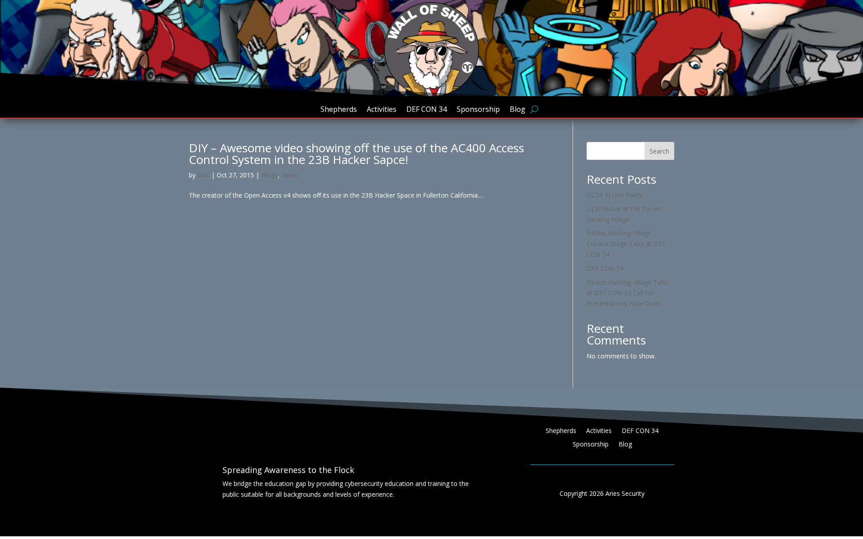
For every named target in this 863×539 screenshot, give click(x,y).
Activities (381, 110)
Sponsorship (478, 110)
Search (659, 151)
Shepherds (338, 110)
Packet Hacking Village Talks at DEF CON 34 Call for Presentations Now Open (627, 293)
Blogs (269, 175)
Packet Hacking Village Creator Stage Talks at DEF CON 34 (626, 244)
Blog (517, 110)
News (289, 175)
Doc (203, 175)
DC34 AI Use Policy (614, 194)
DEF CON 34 (426, 110)
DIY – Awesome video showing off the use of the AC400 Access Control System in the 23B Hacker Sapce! (356, 154)
